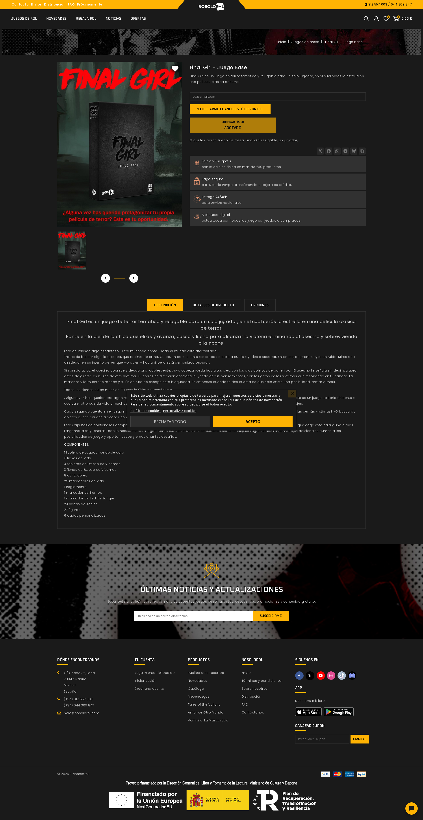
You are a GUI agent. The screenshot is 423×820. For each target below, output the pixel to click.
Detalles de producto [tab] (213, 305)
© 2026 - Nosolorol (73, 774)
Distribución (54, 4)
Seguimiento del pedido (154, 673)
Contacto (20, 4)
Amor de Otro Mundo (205, 712)
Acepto (252, 421)
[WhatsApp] (337, 151)
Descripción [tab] (165, 305)
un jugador (288, 140)
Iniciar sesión (145, 680)
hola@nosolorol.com (81, 713)
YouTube (321, 675)
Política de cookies (145, 410)
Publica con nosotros (206, 673)
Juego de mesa (230, 140)
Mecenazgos (199, 696)
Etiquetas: (198, 140)
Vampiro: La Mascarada (208, 720)
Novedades (56, 18)
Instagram (331, 675)
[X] (320, 151)
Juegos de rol (24, 18)
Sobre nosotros (255, 688)
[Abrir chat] (411, 808)
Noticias (113, 18)
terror (211, 140)
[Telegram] (345, 151)
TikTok (342, 675)
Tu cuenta (144, 660)
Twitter (310, 675)
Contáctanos (253, 712)
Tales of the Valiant (204, 704)
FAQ (71, 4)
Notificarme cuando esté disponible (230, 109)
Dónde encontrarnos (78, 660)
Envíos (36, 4)
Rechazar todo (170, 421)
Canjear (360, 739)
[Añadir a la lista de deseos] (175, 69)
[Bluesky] (353, 151)
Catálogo (196, 688)
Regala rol (86, 18)
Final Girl (253, 140)
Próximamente (89, 4)
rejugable (269, 140)
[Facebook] (328, 151)
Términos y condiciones (262, 680)
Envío (246, 673)
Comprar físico (233, 125)
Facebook (299, 675)
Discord (352, 675)
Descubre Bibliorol (310, 701)
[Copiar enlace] (362, 151)
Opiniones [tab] (260, 305)
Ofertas (138, 18)
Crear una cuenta (149, 688)
